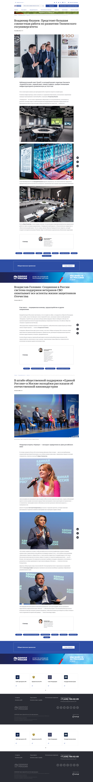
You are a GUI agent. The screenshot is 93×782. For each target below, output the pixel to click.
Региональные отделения (46, 9)
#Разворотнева (73, 634)
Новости (28, 15)
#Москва (19, 634)
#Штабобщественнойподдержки (31, 634)
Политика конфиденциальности (20, 718)
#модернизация (46, 255)
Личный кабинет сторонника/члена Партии (69, 5)
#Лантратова (63, 634)
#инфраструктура (64, 253)
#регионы (74, 253)
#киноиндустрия (45, 634)
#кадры (38, 253)
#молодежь (54, 634)
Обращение (51, 5)
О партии (16, 9)
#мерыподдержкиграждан (63, 368)
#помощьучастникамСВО (37, 368)
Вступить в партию (74, 9)
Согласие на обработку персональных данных (23, 720)
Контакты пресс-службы (36, 700)
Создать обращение (68, 265)
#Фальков (55, 253)
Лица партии (23, 9)
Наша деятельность (21, 15)
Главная (15, 15)
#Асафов (47, 637)
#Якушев (19, 253)
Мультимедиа (64, 9)
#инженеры (47, 253)
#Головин (27, 368)
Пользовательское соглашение (20, 717)
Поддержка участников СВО (46, 12)
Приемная (57, 9)
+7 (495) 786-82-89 (69, 699)
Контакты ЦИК (18, 700)
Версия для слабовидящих (74, 2)
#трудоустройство (50, 368)
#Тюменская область (28, 253)
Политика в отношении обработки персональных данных (25, 719)
